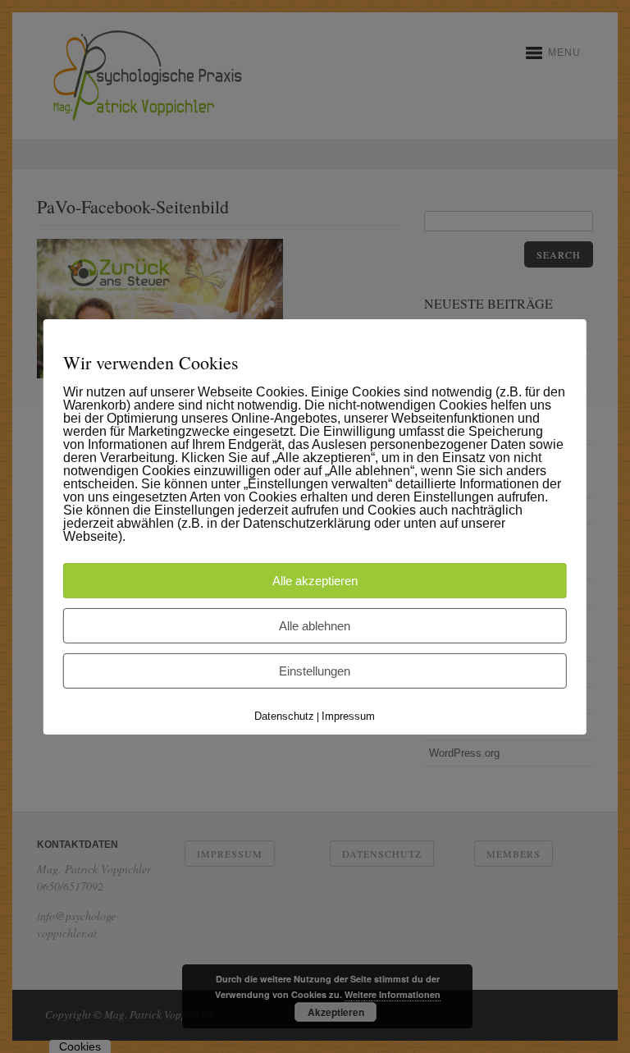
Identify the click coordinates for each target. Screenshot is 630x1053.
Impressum (348, 715)
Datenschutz (284, 715)
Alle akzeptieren (315, 580)
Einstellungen (314, 670)
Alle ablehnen (314, 625)
